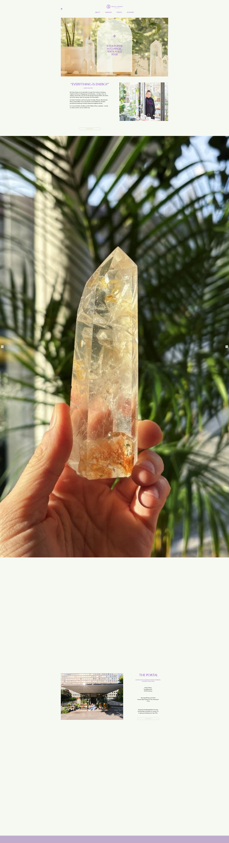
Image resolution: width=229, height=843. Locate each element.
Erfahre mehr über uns (89, 128)
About (97, 12)
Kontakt (130, 12)
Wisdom (108, 12)
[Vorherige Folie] (2, 346)
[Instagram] (61, 9)
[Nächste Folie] (226, 346)
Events (119, 12)
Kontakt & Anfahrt (148, 718)
